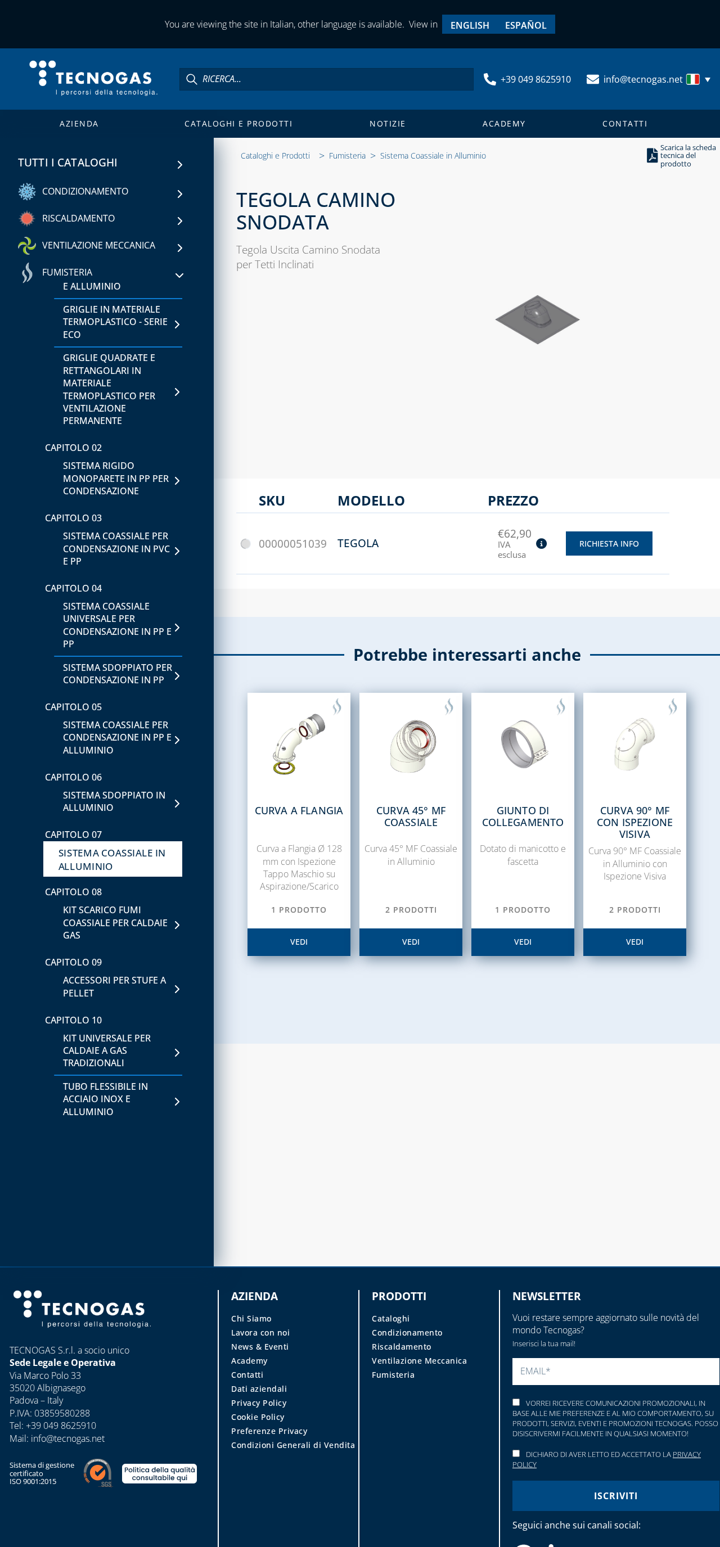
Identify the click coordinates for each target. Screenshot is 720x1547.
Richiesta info (609, 543)
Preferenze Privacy (269, 1431)
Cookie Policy (258, 1416)
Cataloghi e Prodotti (238, 123)
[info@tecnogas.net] (593, 79)
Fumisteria (347, 155)
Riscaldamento (401, 1346)
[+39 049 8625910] (490, 79)
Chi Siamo (251, 1318)
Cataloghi (391, 1318)
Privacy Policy (258, 1402)
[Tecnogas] (82, 1338)
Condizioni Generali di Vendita (293, 1445)
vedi (299, 941)
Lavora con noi (260, 1332)
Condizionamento (407, 1332)
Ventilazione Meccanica (419, 1360)
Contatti (624, 123)
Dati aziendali (259, 1388)
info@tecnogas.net (643, 79)
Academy (504, 123)
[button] (699, 79)
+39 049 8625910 (536, 79)
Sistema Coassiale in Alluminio (433, 155)
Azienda (79, 123)
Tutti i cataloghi (68, 162)
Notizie (388, 123)
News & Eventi (260, 1346)
